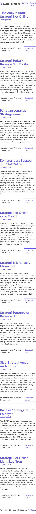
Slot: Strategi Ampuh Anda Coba (15, 364)
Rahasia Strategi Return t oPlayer (17, 412)
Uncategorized (5, 20)
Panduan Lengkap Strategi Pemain (13, 112)
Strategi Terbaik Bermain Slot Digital (14, 62)
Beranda (25, 3)
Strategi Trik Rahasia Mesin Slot (15, 264)
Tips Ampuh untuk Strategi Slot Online (14, 14)
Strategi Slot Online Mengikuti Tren (14, 459)
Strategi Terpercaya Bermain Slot (14, 314)
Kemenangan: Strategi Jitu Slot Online (16, 162)
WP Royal (31, 510)
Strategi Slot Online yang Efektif (14, 214)
